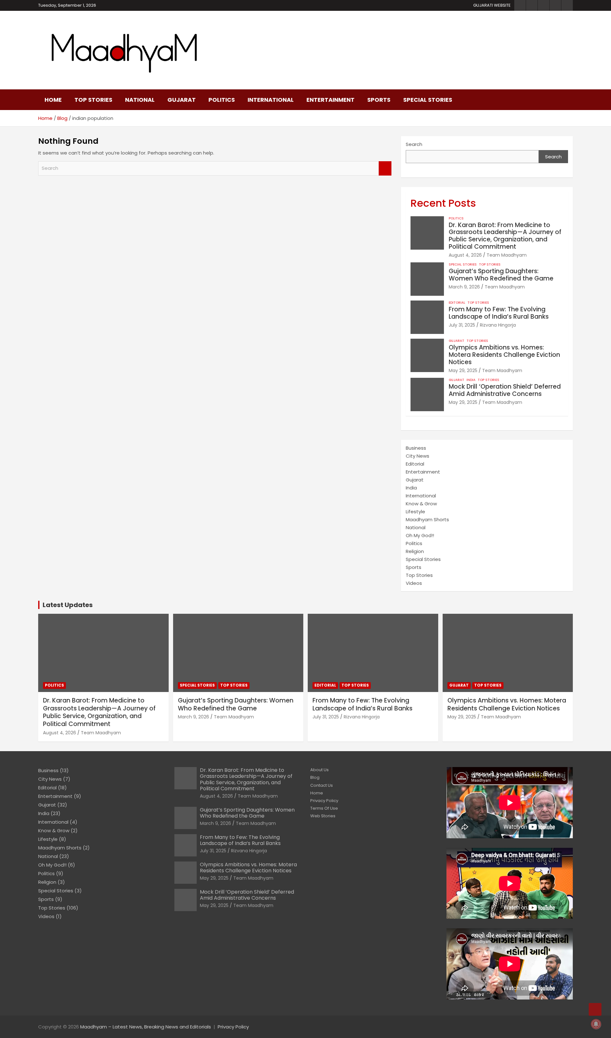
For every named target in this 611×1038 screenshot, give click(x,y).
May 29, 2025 (463, 370)
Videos (414, 583)
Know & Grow (421, 503)
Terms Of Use (324, 808)
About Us (319, 770)
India (471, 380)
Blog (315, 777)
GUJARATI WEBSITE (492, 5)
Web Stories (322, 816)
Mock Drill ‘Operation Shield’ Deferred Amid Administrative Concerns (505, 390)
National (140, 100)
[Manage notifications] (596, 1024)
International (271, 100)
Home (53, 100)
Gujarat (181, 100)
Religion (415, 551)
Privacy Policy (324, 801)
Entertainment (330, 100)
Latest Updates (68, 604)
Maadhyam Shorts (427, 519)
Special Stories (427, 100)
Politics (221, 100)
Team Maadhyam (507, 255)
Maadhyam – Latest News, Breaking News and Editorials (145, 1026)
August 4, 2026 (465, 255)
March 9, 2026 (464, 287)
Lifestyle (415, 511)
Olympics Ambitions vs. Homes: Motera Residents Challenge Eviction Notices (504, 354)
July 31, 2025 (462, 325)
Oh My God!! (420, 535)
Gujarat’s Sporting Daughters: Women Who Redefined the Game (501, 275)
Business (416, 448)
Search (385, 168)
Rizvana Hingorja (498, 325)
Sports (378, 100)
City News (417, 456)
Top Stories (93, 100)
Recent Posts (443, 203)
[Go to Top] (595, 1009)
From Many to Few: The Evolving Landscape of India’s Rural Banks (499, 313)
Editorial (457, 303)
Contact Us (321, 785)
